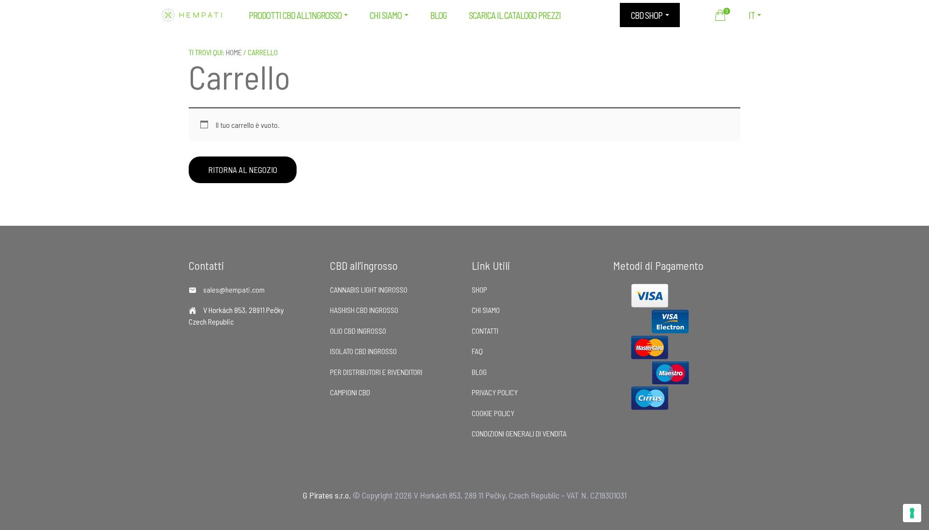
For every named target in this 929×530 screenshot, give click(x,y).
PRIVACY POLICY (495, 392)
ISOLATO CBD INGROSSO (363, 351)
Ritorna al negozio (242, 169)
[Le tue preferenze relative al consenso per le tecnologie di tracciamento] (912, 513)
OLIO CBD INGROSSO (358, 330)
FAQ (477, 351)
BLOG (438, 15)
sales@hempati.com (234, 289)
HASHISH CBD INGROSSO (364, 309)
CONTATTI (485, 330)
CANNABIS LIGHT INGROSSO (368, 289)
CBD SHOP (646, 15)
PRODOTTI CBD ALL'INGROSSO (295, 15)
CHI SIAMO (386, 15)
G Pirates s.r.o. (327, 495)
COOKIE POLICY (493, 413)
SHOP (479, 289)
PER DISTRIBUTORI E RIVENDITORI (376, 371)
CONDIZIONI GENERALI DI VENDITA (519, 433)
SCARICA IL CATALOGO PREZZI (515, 15)
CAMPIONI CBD (350, 392)
